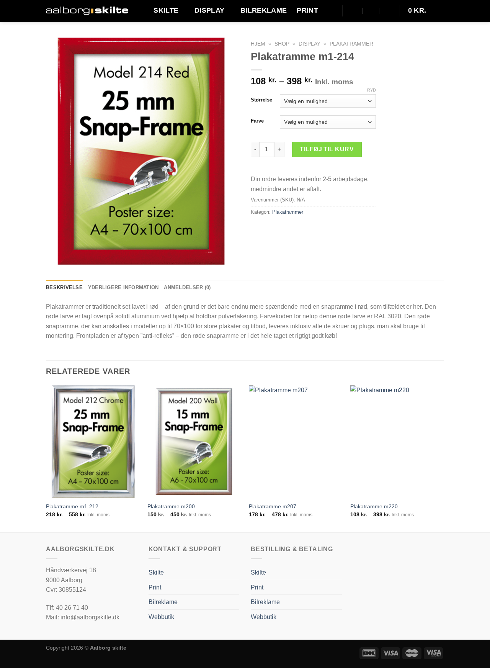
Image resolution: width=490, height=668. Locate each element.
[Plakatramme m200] (194, 441)
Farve (257, 121)
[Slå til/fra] (236, 617)
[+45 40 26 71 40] (388, 10)
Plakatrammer (351, 44)
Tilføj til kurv (327, 149)
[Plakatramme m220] (397, 441)
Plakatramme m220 (374, 506)
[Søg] (331, 10)
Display (209, 10)
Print (307, 10)
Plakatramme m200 (171, 506)
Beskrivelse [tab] (64, 287)
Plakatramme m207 (272, 506)
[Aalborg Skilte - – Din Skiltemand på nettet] (87, 11)
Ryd (371, 90)
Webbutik (161, 617)
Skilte (166, 10)
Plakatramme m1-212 (72, 506)
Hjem (258, 44)
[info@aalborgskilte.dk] (354, 10)
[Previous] (46, 458)
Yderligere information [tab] (123, 287)
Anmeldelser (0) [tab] (187, 287)
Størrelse (261, 100)
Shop (281, 44)
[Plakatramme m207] (296, 441)
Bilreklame (263, 10)
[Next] (443, 458)
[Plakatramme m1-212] (93, 441)
